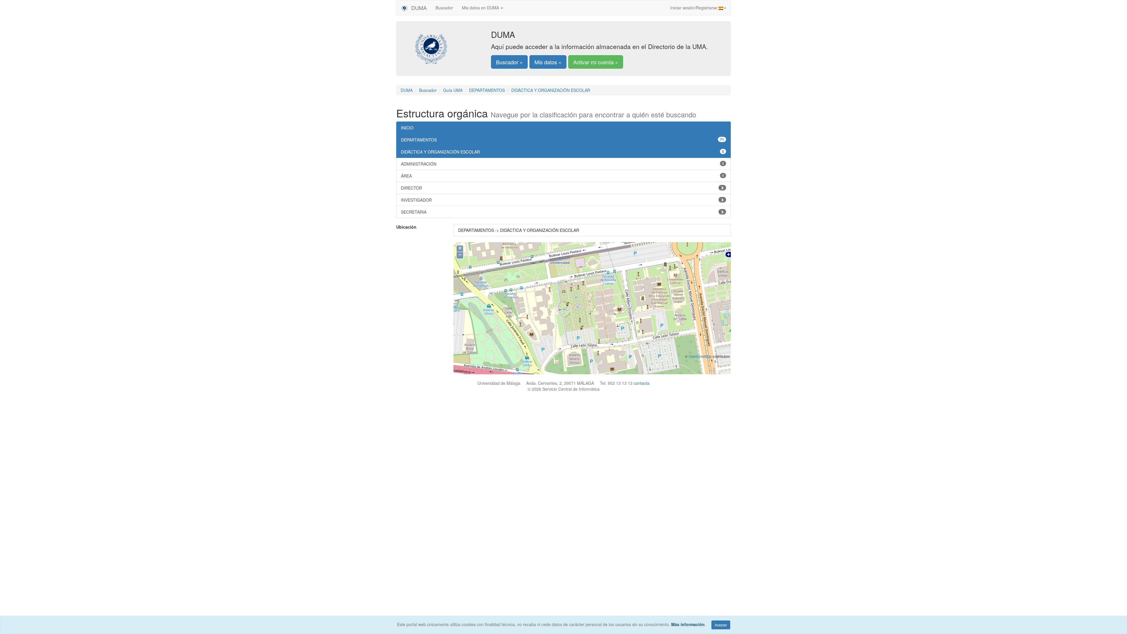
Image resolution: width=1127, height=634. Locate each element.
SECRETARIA (413, 212)
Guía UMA (453, 90)
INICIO (407, 128)
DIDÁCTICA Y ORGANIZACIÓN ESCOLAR (550, 90)
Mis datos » (547, 62)
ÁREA (562, 176)
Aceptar (721, 624)
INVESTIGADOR (416, 200)
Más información (688, 624)
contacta (641, 383)
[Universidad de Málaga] (448, 45)
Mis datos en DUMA (481, 8)
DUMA (418, 7)
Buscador (444, 8)
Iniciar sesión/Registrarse (694, 8)
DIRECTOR (411, 188)
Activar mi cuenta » (595, 62)
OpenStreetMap (700, 356)
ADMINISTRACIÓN (562, 164)
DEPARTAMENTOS (487, 90)
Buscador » (509, 62)
